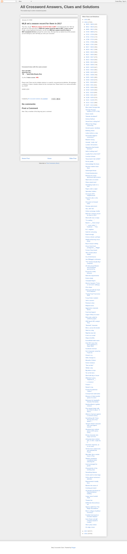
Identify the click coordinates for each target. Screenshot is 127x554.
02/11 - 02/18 (90, 92)
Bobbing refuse (90, 130)
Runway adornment (91, 206)
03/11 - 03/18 (90, 82)
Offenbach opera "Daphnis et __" (91, 378)
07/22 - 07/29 (90, 34)
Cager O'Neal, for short (92, 314)
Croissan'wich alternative (93, 393)
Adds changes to (90, 357)
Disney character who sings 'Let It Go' (92, 435)
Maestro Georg (90, 139)
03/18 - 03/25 (90, 80)
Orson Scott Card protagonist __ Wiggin (93, 246)
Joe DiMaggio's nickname (93, 259)
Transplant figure (90, 280)
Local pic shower (90, 156)
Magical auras (90, 305)
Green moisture (90, 363)
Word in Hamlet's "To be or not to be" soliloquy (93, 283)
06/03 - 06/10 (90, 52)
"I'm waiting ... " (90, 220)
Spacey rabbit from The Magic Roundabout (92, 507)
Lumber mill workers (91, 144)
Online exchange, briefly (93, 211)
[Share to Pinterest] (59, 99)
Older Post (72, 158)
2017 (86, 531)
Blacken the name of (92, 485)
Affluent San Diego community (91, 124)
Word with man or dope (92, 218)
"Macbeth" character (92, 325)
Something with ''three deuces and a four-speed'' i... (92, 419)
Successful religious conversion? (91, 136)
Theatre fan (89, 500)
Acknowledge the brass (92, 164)
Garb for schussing (91, 232)
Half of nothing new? (92, 151)
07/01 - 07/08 (90, 42)
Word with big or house (92, 375)
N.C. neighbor (90, 229)
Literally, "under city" (91, 142)
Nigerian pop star (91, 333)
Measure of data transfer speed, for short (93, 396)
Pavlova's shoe (90, 303)
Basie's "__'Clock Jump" (93, 223)
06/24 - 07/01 (90, 44)
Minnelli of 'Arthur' (91, 360)
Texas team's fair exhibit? (93, 159)
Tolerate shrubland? (91, 116)
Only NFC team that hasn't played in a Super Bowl (91, 344)
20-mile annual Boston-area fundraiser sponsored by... (92, 267)
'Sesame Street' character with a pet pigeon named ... (93, 425)
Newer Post (26, 158)
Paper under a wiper (92, 189)
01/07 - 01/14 (90, 105)
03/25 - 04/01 (90, 77)
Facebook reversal (91, 348)
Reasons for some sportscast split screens (93, 176)
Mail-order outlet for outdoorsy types (91, 317)
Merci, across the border (93, 328)
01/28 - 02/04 (90, 97)
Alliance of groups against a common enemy (93, 414)
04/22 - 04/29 (90, 67)
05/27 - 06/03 (90, 54)
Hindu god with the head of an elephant (93, 290)
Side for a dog (90, 330)
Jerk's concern (90, 300)
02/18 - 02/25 (90, 90)
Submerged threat (91, 170)
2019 (86, 19)
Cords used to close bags (93, 475)
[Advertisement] (49, 49)
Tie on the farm (90, 373)
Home (50, 158)
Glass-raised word (91, 182)
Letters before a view (92, 133)
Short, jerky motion (91, 524)
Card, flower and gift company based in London (92, 520)
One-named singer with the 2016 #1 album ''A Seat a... (93, 410)
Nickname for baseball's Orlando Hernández (93, 401)
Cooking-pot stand (91, 488)
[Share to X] (56, 99)
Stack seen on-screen (92, 179)
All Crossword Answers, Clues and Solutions (59, 7)
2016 (86, 533)
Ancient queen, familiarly (93, 128)
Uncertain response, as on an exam (92, 445)
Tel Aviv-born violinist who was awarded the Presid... (93, 450)
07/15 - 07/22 (90, 37)
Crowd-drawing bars (91, 173)
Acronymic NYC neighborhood (90, 194)
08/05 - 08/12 (90, 29)
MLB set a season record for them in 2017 (93, 214)
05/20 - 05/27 (90, 57)
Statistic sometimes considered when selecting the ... (91, 460)
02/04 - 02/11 (90, 95)
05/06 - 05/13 (90, 62)
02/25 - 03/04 (90, 87)
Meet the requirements (92, 275)
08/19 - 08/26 (90, 24)
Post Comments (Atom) (52, 163)
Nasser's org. (89, 387)
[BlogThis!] (54, 99)
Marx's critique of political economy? (93, 511)
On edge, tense (90, 527)
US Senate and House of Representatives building (93, 492)
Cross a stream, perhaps (93, 237)
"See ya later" (90, 365)
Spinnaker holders (91, 191)
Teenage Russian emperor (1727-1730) (93, 110)
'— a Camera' (90, 382)
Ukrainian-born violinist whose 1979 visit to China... (92, 431)
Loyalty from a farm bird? (93, 154)
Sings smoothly (90, 338)
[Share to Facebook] (58, 99)
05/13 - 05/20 (90, 59)
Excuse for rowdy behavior (91, 272)
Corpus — (88, 384)
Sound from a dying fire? (93, 121)
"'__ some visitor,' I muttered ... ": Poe (92, 226)
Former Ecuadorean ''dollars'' (91, 390)
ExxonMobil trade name (92, 340)
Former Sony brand (91, 250)
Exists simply (89, 278)
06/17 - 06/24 (90, 47)
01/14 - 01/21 (90, 102)
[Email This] (52, 99)
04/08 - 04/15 (90, 72)
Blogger (73, 547)
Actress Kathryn (90, 119)
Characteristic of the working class (91, 468)
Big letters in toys (91, 370)
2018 (86, 22)
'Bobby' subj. (89, 368)
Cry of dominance (91, 257)
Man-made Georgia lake (93, 107)
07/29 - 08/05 (90, 32)
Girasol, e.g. (89, 355)
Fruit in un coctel (90, 335)
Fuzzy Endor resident (92, 298)
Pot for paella (89, 161)
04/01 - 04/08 (90, 74)
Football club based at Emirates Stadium (92, 515)
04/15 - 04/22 (90, 69)
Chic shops (89, 287)
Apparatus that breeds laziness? (92, 148)
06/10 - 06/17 (90, 49)
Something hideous (91, 472)
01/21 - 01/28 (90, 100)
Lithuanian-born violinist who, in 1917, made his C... (93, 440)
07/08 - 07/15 (90, 39)
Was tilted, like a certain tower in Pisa (92, 455)
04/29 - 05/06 (90, 64)
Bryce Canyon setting (92, 243)
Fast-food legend (91, 312)
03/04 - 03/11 (90, 85)
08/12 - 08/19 (90, 27)
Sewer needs (89, 114)
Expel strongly (90, 234)
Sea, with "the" (90, 208)
